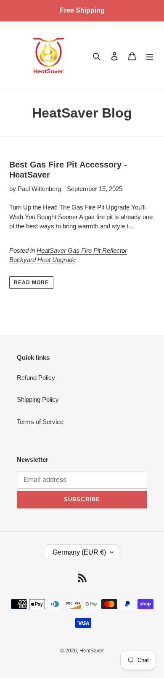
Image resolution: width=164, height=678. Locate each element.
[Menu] (150, 56)
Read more (31, 282)
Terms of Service (40, 421)
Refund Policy (36, 377)
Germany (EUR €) (79, 552)
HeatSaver (91, 651)
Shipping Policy (38, 399)
